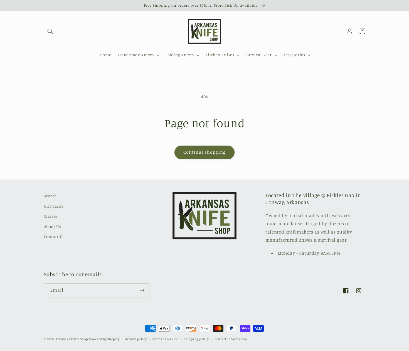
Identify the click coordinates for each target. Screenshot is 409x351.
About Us (52, 226)
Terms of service (165, 339)
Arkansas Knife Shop (71, 339)
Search (50, 195)
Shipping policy (196, 339)
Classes (51, 216)
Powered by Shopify (104, 339)
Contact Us (54, 236)
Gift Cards (53, 206)
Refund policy (136, 339)
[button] (50, 31)
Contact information (231, 339)
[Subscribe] (142, 290)
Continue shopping (204, 152)
